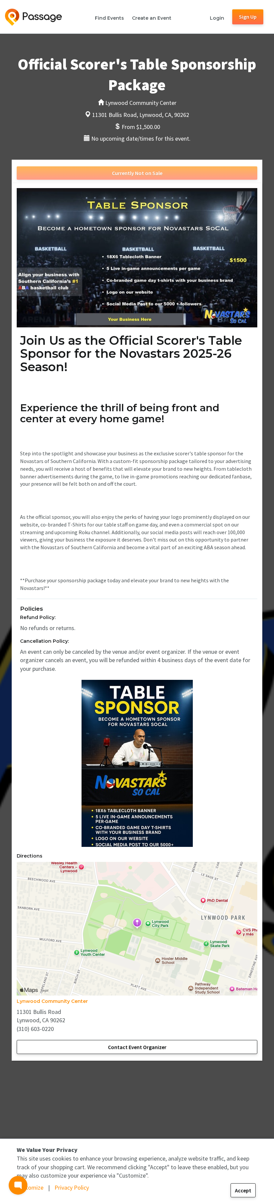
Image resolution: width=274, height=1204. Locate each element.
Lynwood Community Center (52, 1001)
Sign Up (248, 16)
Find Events (109, 18)
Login (217, 18)
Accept (243, 1190)
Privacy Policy (71, 1187)
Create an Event (151, 18)
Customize (30, 1187)
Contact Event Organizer (137, 1047)
